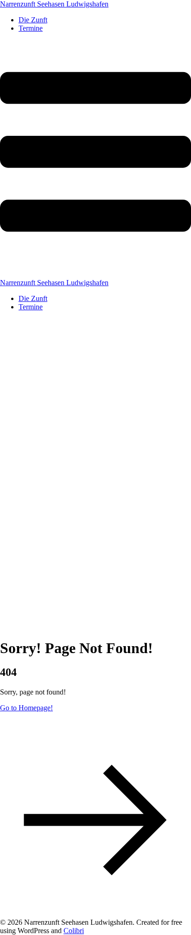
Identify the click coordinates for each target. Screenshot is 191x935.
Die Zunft (33, 20)
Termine (31, 28)
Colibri (74, 931)
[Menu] (95, 159)
